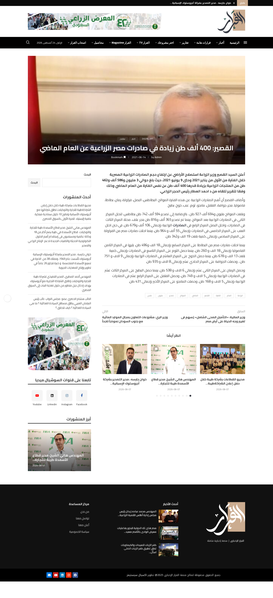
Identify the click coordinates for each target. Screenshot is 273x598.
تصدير (171, 295)
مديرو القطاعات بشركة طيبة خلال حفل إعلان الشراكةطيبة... (222, 381)
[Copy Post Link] (7, 298)
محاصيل (99, 42)
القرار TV (144, 42)
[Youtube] (55, 575)
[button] (234, 3)
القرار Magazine (121, 42)
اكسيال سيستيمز (137, 575)
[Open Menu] (245, 42)
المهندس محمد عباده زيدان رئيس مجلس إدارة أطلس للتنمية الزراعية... (137, 513)
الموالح (183, 295)
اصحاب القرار (78, 42)
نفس (149, 295)
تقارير (185, 42)
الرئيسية (234, 42)
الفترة (218, 295)
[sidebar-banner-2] (59, 343)
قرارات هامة (203, 42)
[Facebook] (75, 575)
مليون (160, 295)
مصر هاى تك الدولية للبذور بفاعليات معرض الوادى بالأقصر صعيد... (136, 530)
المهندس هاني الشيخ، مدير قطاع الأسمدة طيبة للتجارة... (173, 381)
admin (158, 157)
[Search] (28, 42)
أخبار (221, 42)
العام (229, 295)
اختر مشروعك (166, 42)
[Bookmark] (205, 349)
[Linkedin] (62, 575)
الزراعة (240, 295)
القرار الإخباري (237, 540)
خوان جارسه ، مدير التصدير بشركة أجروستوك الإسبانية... (200, 3)
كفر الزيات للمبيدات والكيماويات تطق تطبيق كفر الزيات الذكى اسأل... (138, 549)
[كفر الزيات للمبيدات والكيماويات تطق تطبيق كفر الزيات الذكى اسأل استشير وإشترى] (168, 549)
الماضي (195, 295)
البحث (87, 174)
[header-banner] (95, 21)
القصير (207, 295)
